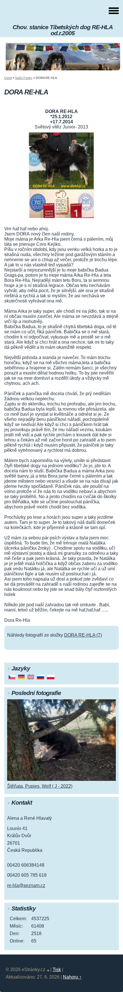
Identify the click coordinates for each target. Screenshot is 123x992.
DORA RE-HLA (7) (83, 635)
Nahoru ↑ (72, 977)
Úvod (8, 78)
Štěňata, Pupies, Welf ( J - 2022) (39, 786)
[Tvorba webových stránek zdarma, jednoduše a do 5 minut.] (48, 970)
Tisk (57, 969)
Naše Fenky (23, 78)
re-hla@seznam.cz (26, 885)
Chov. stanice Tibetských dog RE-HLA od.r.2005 (63, 30)
